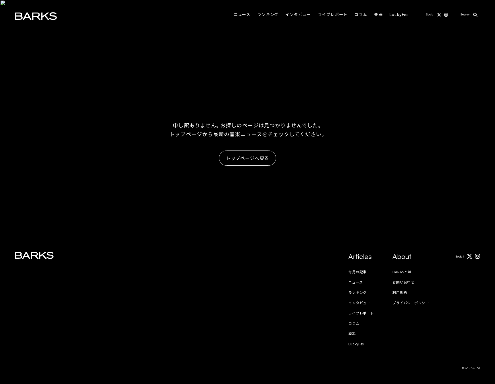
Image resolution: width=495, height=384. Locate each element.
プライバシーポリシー (410, 302)
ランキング (267, 14)
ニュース (242, 14)
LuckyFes (399, 14)
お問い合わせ (403, 282)
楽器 (378, 14)
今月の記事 (357, 271)
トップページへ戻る (247, 158)
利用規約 (399, 292)
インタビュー (298, 14)
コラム (360, 14)
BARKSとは (401, 271)
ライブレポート (332, 14)
